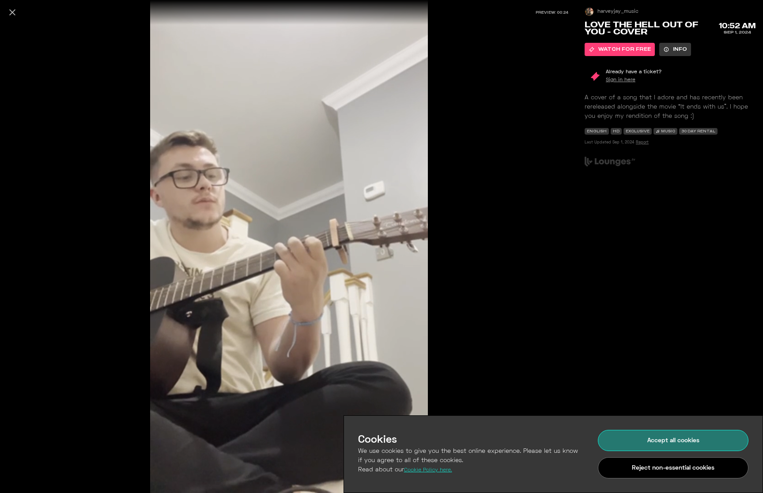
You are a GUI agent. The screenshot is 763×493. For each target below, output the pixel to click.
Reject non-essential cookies (673, 468)
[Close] (12, 12)
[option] (620, 49)
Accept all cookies (673, 441)
